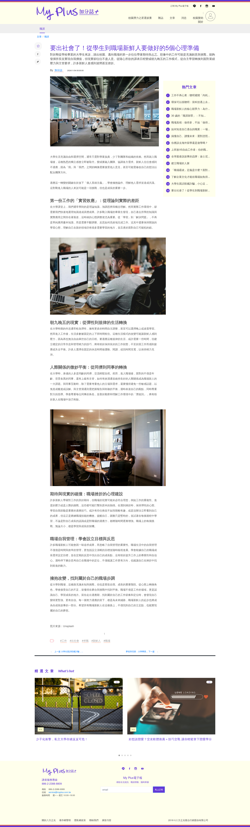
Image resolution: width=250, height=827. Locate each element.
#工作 (63, 640)
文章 (172, 18)
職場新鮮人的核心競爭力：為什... (190, 109)
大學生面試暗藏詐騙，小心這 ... (189, 183)
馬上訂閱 (159, 789)
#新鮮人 (96, 640)
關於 (200, 21)
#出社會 (74, 640)
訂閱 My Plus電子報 (180, 5)
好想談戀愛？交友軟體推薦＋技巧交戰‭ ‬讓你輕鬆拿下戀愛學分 (170, 739)
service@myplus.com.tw (60, 792)
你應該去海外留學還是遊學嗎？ (189, 143)
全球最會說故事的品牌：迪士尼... (190, 156)
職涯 (42, 28)
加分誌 (58, 70)
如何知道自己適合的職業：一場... (190, 129)
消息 (183, 18)
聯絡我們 (94, 820)
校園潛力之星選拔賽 (140, 18)
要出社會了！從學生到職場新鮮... (190, 190)
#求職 (85, 640)
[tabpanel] (78, 711)
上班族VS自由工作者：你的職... (189, 149)
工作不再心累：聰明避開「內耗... (190, 95)
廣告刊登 (106, 820)
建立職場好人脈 (180, 163)
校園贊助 (198, 18)
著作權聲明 (65, 820)
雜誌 (160, 18)
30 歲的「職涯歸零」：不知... (188, 115)
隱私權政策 (80, 820)
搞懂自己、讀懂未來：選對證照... (190, 136)
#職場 (107, 640)
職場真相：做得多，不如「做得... (190, 122)
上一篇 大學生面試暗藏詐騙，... (68, 651)
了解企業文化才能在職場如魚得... (190, 177)
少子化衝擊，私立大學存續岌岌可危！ (62, 739)
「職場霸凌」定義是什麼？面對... (190, 170)
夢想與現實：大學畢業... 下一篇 (140, 651)
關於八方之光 (49, 820)
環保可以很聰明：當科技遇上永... (190, 102)
